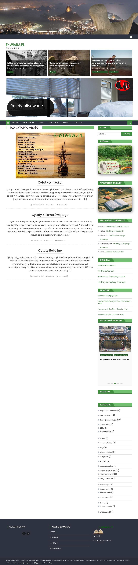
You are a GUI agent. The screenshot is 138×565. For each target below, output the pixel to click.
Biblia (102, 428)
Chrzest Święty (105, 415)
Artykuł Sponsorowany (100, 72)
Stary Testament (106, 479)
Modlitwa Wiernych (106, 271)
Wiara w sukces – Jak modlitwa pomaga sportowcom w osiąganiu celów (109, 63)
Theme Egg (48, 563)
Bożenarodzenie (106, 506)
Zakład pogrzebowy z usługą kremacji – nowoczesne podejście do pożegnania (26, 64)
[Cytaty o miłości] (50, 155)
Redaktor (28, 68)
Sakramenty (104, 489)
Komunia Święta (106, 443)
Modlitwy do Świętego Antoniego (111, 282)
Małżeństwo (104, 497)
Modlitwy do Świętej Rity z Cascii (111, 276)
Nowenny (54, 537)
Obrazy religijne (106, 452)
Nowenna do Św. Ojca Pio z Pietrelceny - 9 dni (115, 302)
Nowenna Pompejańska (108, 295)
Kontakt (97, 536)
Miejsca (78, 122)
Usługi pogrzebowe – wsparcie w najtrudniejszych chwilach (65, 64)
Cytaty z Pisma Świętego (50, 215)
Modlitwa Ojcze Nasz (106, 265)
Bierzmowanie (105, 493)
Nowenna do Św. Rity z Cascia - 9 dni (113, 309)
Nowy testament (106, 355)
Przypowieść (55, 548)
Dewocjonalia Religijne (108, 420)
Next (28, 533)
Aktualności (29, 122)
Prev (24, 533)
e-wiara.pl (15, 44)
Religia (66, 122)
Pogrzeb (10, 72)
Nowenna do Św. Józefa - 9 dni (111, 314)
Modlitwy (53, 122)
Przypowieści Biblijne (120, 355)
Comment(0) (62, 240)
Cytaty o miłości (50, 183)
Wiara (15, 122)
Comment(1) (63, 205)
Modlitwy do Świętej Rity (115, 231)
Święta (102, 503)
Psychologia (114, 72)
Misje (102, 447)
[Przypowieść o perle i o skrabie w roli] (115, 339)
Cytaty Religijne (50, 251)
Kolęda (102, 438)
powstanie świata (106, 466)
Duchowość (104, 425)
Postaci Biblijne (105, 431)
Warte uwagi (105, 512)
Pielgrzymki (104, 457)
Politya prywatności (102, 540)
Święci (42, 122)
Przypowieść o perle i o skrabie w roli (114, 359)
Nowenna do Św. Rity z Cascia (118, 226)
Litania (52, 532)
